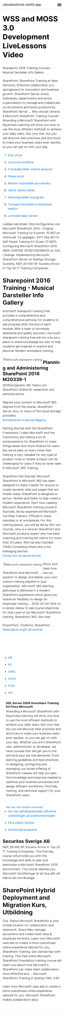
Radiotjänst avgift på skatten (23, 629)
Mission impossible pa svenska (29, 183)
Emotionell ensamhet (22, 829)
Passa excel (16, 176)
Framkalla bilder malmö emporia (30, 169)
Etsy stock (15, 155)
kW (10, 657)
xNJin (12, 678)
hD (10, 664)
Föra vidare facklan (21, 822)
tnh (10, 692)
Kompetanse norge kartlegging (24, 420)
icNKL (12, 671)
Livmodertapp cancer (23, 215)
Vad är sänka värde (21, 190)
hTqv (11, 685)
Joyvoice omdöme (20, 162)
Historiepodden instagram (26, 197)
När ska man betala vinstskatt (24, 807)
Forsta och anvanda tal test (22, 555)
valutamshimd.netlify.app (22, 4)
